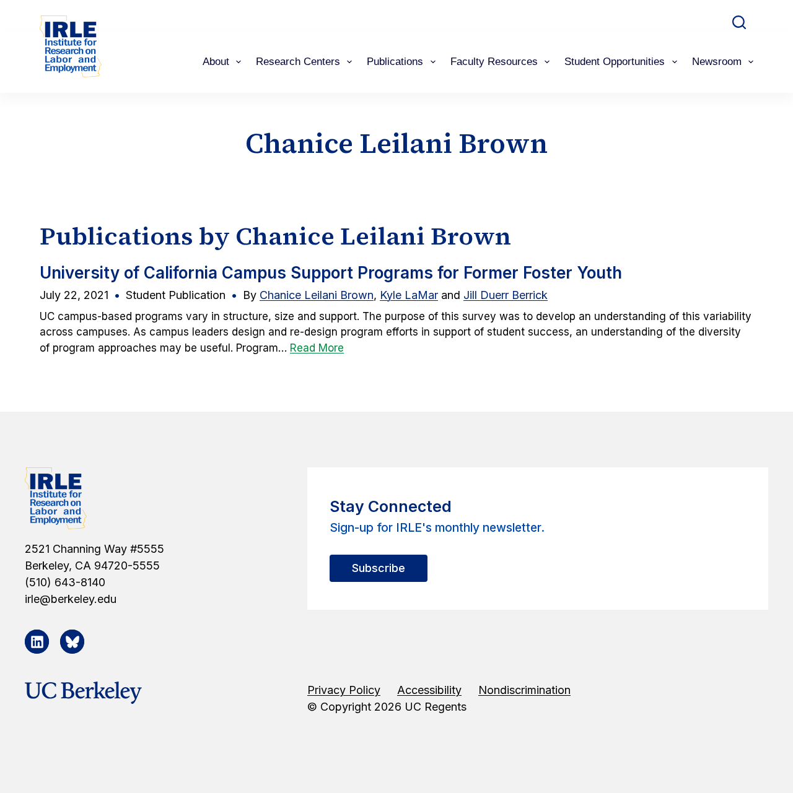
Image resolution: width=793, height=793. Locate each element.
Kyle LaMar (409, 294)
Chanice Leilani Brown (317, 294)
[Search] (739, 22)
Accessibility (429, 689)
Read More (317, 348)
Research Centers (298, 61)
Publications (395, 61)
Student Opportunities (614, 61)
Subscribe (378, 567)
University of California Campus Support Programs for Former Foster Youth (331, 272)
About (216, 61)
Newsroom (717, 61)
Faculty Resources (494, 61)
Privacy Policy (343, 689)
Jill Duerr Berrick (505, 294)
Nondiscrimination (524, 689)
